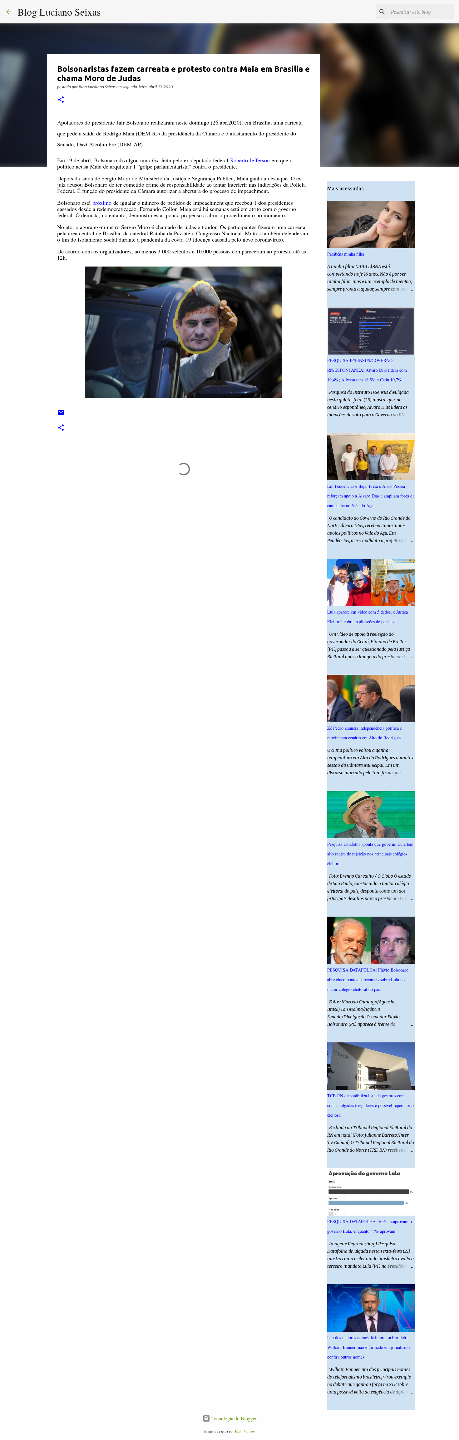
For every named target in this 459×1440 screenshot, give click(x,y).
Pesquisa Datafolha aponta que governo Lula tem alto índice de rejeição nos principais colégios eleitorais (370, 853)
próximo (101, 202)
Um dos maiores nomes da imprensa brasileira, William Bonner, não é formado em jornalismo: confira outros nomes (369, 1347)
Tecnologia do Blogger (233, 1418)
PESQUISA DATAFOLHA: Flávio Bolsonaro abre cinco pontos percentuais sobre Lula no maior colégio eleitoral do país (367, 979)
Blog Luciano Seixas (59, 11)
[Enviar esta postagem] (61, 415)
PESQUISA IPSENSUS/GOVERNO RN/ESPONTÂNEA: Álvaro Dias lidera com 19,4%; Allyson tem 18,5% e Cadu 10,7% (367, 370)
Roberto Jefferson (250, 160)
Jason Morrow (245, 1431)
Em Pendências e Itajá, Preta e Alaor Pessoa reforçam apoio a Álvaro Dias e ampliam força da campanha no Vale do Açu (370, 495)
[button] (61, 100)
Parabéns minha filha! (346, 254)
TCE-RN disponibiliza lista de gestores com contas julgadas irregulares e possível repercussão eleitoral (370, 1105)
